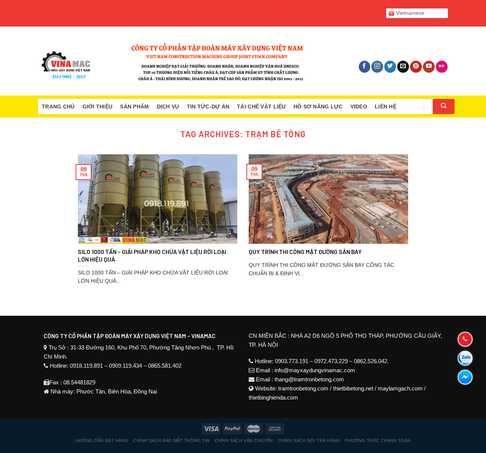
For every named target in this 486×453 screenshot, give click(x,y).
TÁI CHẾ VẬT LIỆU (261, 106)
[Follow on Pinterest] (416, 67)
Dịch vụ (168, 106)
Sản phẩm (134, 106)
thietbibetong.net (353, 388)
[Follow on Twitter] (390, 67)
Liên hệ (385, 106)
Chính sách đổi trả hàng (309, 440)
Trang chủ (58, 106)
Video (358, 106)
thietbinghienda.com (273, 397)
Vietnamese (409, 13)
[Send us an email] (403, 67)
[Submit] (443, 106)
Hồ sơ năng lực (318, 106)
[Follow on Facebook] (365, 67)
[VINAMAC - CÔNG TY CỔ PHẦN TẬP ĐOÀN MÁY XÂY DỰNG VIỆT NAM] (171, 61)
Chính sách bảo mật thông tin (171, 440)
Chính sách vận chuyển (244, 440)
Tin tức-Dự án (208, 106)
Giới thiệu (97, 106)
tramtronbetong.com (303, 388)
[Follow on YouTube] (429, 67)
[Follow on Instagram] (377, 67)
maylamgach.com (400, 388)
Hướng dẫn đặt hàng (102, 440)
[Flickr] (442, 67)
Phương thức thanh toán (377, 440)
